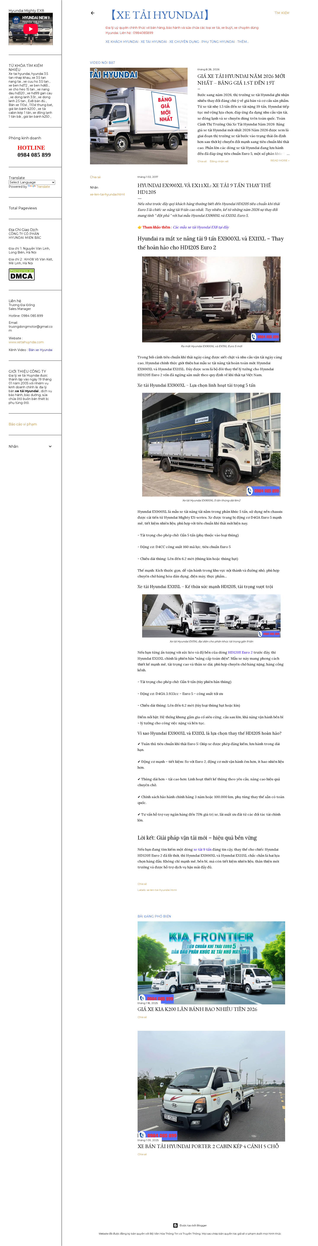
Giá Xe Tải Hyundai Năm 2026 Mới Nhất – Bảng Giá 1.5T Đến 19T (241, 79)
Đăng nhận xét (219, 161)
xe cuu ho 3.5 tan (36, 81)
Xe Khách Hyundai (122, 42)
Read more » (280, 160)
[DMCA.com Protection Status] (22, 279)
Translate (43, 187)
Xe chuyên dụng (184, 42)
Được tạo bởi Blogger (193, 1225)
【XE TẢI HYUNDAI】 (160, 15)
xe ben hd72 (18, 85)
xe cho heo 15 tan (22, 89)
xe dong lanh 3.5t (23, 97)
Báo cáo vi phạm (23, 424)
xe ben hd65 (39, 85)
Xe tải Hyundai (154, 42)
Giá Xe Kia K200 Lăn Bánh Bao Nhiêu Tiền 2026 (197, 1009)
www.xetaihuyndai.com (26, 342)
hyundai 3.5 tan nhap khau (28, 76)
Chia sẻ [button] (202, 161)
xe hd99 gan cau (39, 93)
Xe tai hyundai (19, 74)
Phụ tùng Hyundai (218, 42)
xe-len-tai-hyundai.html (107, 194)
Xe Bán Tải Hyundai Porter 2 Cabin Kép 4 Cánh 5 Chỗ (208, 1146)
